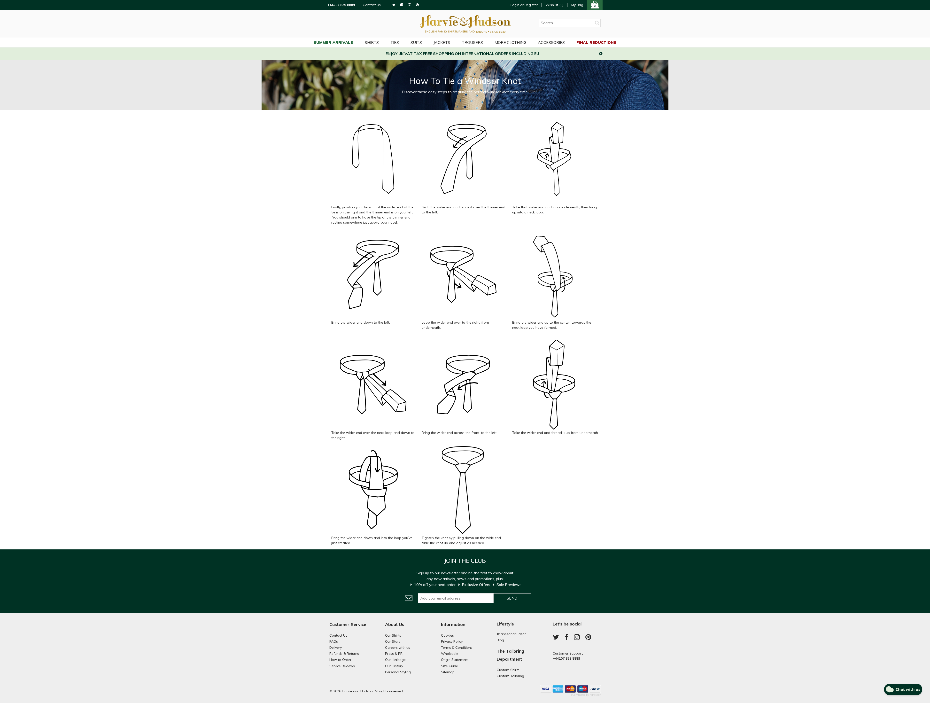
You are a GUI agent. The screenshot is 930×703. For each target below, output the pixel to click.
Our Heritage (395, 659)
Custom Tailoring (510, 676)
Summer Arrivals (333, 42)
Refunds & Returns (344, 653)
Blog (500, 640)
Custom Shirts (508, 670)
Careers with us (397, 647)
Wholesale (449, 653)
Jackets (442, 42)
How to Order (340, 659)
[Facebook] (401, 5)
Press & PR (394, 653)
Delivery (335, 647)
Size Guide (449, 666)
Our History (394, 666)
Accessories (551, 42)
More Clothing (510, 42)
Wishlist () (554, 5)
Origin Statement (454, 659)
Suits (416, 42)
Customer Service (347, 624)
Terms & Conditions (457, 647)
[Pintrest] (417, 5)
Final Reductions (596, 42)
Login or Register (524, 5)
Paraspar (595, 694)
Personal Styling (398, 672)
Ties (394, 42)
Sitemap (448, 672)
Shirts (372, 42)
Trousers (472, 42)
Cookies (447, 635)
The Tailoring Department (510, 655)
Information (453, 624)
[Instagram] (409, 5)
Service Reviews (342, 666)
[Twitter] (393, 5)
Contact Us (372, 5)
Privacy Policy (452, 641)
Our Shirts (393, 635)
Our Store (393, 641)
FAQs (333, 641)
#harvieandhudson (512, 634)
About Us (394, 624)
